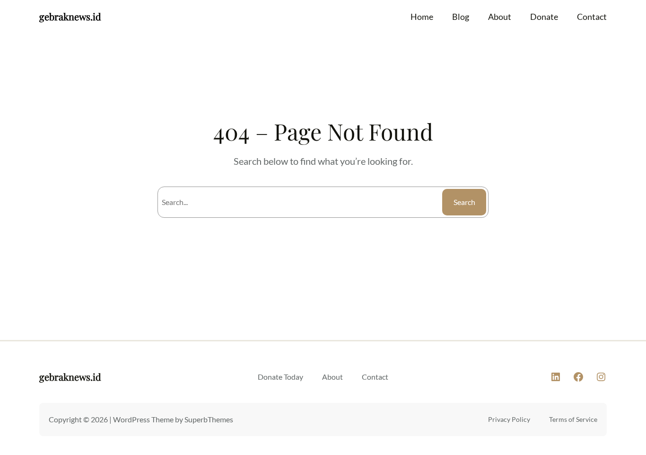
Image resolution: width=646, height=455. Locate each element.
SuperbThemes (208, 419)
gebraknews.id (70, 16)
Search (464, 201)
